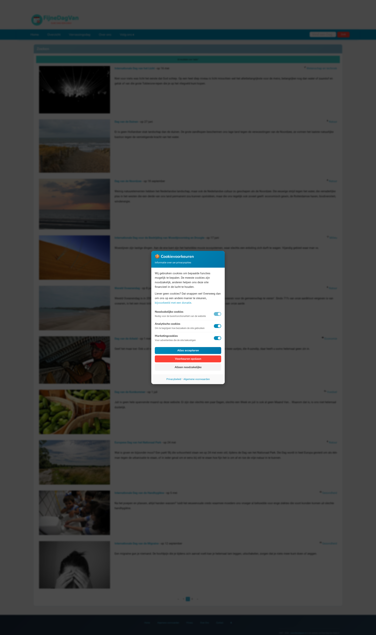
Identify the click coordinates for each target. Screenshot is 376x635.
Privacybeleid (173, 379)
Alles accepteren (188, 350)
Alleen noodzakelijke (188, 367)
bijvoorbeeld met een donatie (173, 302)
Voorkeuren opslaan (188, 359)
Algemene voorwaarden (196, 379)
